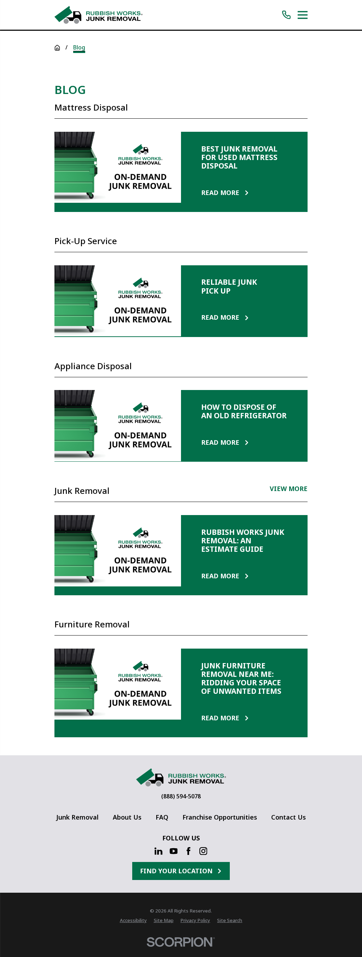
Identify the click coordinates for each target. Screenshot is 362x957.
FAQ (162, 817)
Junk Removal (77, 817)
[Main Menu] (303, 15)
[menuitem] (133, 920)
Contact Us (288, 817)
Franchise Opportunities (219, 817)
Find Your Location (176, 871)
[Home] (98, 15)
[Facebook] (188, 851)
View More (289, 489)
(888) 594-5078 (181, 796)
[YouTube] (173, 851)
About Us (127, 817)
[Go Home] (57, 48)
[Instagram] (203, 851)
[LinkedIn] (158, 851)
